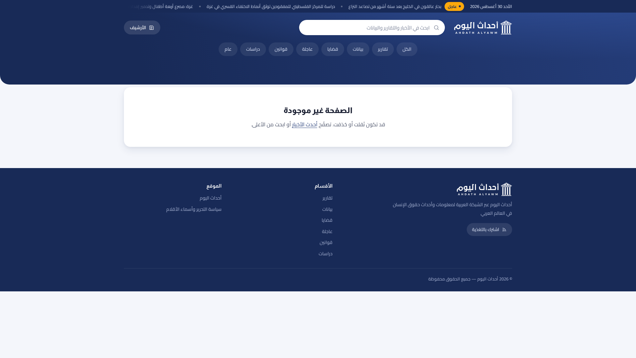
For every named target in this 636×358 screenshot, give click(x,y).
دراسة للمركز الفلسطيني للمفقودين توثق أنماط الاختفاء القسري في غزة (276, 6)
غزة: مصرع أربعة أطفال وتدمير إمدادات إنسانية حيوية (152, 6)
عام (228, 49)
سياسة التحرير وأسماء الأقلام (194, 209)
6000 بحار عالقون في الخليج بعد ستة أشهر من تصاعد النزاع (405, 6)
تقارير (383, 49)
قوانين (281, 49)
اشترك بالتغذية (485, 229)
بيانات (358, 49)
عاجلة (307, 49)
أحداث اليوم (211, 198)
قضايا (332, 49)
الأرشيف (138, 27)
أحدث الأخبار (304, 124)
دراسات (253, 49)
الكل (406, 49)
